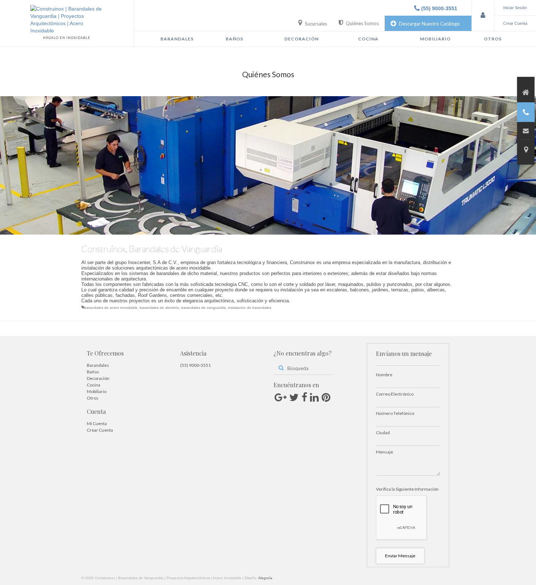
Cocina (368, 39)
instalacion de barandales (249, 308)
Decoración (301, 39)
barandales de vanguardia (203, 308)
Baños (234, 39)
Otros (493, 39)
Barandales (177, 39)
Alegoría (265, 578)
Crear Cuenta (100, 430)
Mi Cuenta (97, 423)
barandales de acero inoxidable (110, 308)
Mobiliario (435, 39)
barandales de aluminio (159, 308)
